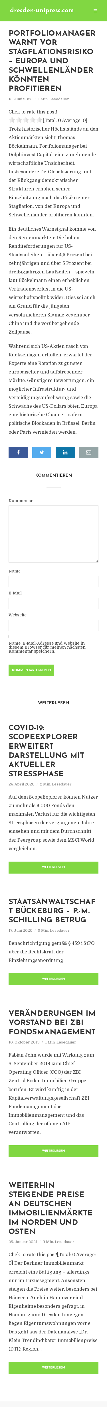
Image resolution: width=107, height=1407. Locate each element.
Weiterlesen (53, 867)
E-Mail (15, 593)
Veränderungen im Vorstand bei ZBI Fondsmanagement (52, 1023)
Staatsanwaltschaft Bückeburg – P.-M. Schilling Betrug (52, 911)
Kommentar (21, 501)
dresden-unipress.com (42, 11)
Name (15, 571)
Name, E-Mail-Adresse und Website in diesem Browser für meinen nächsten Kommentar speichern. (47, 647)
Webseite (18, 615)
